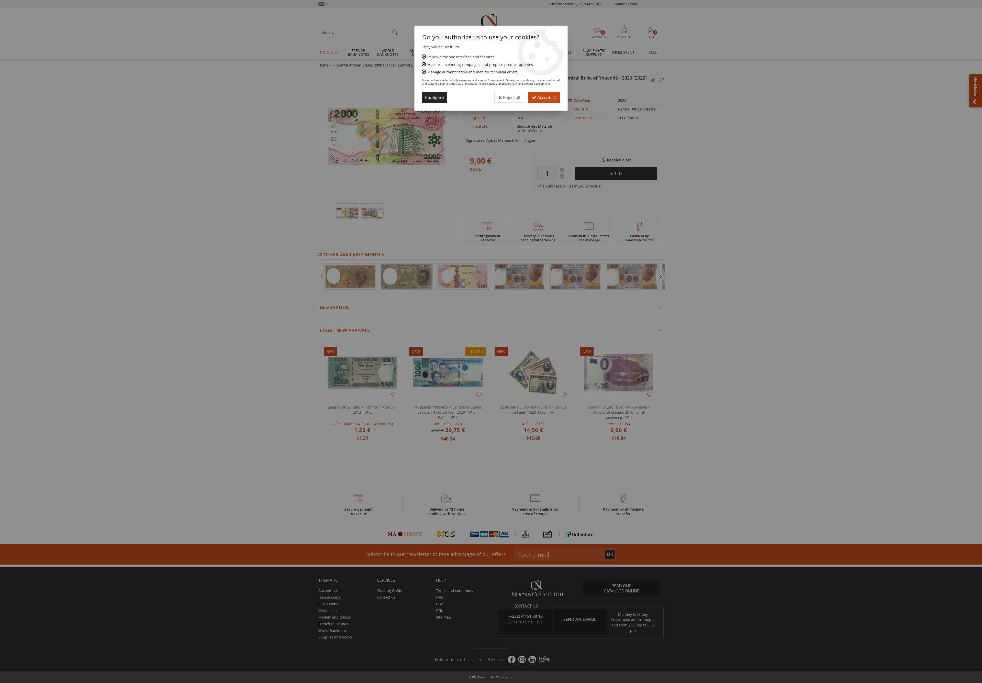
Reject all (511, 97)
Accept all (546, 97)
